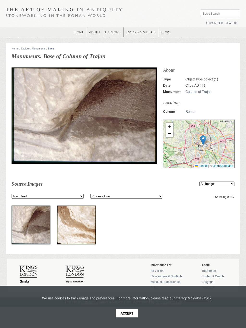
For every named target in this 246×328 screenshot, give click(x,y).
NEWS (165, 32)
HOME (79, 32)
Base (51, 48)
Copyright (208, 281)
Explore (25, 48)
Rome (190, 111)
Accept (127, 313)
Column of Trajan (198, 91)
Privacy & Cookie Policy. (194, 298)
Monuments (38, 48)
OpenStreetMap (223, 166)
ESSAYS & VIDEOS (141, 32)
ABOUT (94, 32)
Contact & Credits (213, 276)
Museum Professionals (165, 281)
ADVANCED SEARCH (222, 23)
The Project (209, 270)
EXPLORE (113, 32)
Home (15, 48)
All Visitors (157, 270)
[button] (203, 140)
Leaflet (203, 166)
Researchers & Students (166, 276)
